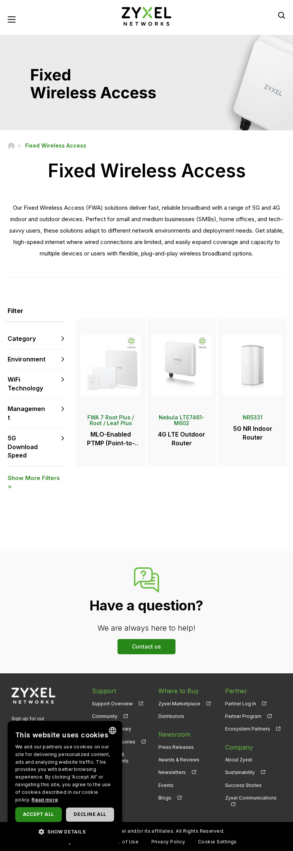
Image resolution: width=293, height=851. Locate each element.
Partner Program (243, 716)
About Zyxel (238, 760)
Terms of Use (121, 842)
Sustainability (240, 772)
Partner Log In (240, 703)
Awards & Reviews (179, 760)
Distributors (171, 716)
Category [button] (22, 338)
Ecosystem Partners (247, 729)
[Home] (11, 145)
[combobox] (112, 730)
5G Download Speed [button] (23, 446)
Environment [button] (26, 359)
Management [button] (26, 413)
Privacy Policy (168, 842)
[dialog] (65, 782)
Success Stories (243, 785)
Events (166, 785)
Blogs (164, 798)
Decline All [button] (90, 814)
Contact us (146, 646)
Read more (45, 800)
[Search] (281, 15)
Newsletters (172, 772)
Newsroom (174, 734)
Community (105, 716)
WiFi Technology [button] (25, 384)
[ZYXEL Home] (146, 15)
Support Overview (112, 703)
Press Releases (176, 747)
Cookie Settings (217, 842)
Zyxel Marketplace (179, 703)
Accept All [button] (38, 814)
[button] (64, 831)
